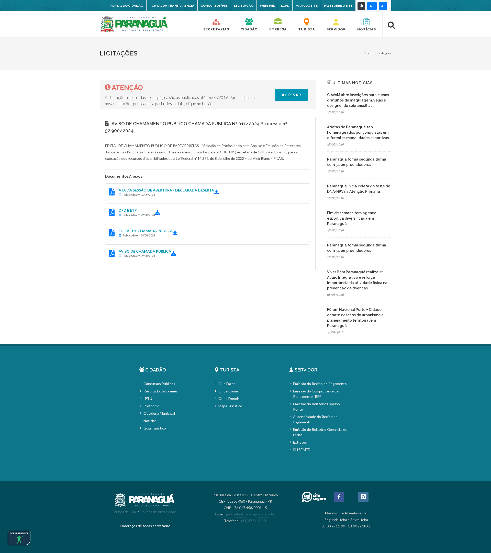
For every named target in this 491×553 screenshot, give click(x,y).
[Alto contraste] (361, 6)
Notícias (150, 421)
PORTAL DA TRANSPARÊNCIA (172, 5)
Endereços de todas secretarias (145, 526)
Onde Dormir (228, 398)
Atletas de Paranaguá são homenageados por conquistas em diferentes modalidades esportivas (358, 132)
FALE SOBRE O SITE (338, 5)
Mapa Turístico (230, 406)
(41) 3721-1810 (253, 520)
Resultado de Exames (160, 391)
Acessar (291, 94)
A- (383, 6)
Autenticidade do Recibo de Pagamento (315, 419)
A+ (372, 6)
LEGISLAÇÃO (243, 5)
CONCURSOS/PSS (214, 5)
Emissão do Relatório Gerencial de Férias (320, 432)
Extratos (300, 442)
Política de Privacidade (158, 512)
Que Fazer (226, 383)
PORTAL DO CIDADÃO (126, 5)
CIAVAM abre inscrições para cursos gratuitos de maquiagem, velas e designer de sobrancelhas (358, 100)
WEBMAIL (267, 5)
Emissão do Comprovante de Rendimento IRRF (316, 394)
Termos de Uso (124, 512)
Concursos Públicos (159, 383)
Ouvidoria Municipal (159, 413)
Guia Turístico (154, 428)
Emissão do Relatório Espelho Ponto (316, 406)
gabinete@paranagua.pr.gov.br (250, 514)
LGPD (285, 5)
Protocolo (151, 406)
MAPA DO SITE (307, 5)
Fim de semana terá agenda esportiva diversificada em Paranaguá (351, 218)
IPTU (147, 398)
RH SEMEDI (302, 449)
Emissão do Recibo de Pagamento (320, 383)
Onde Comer (228, 391)
